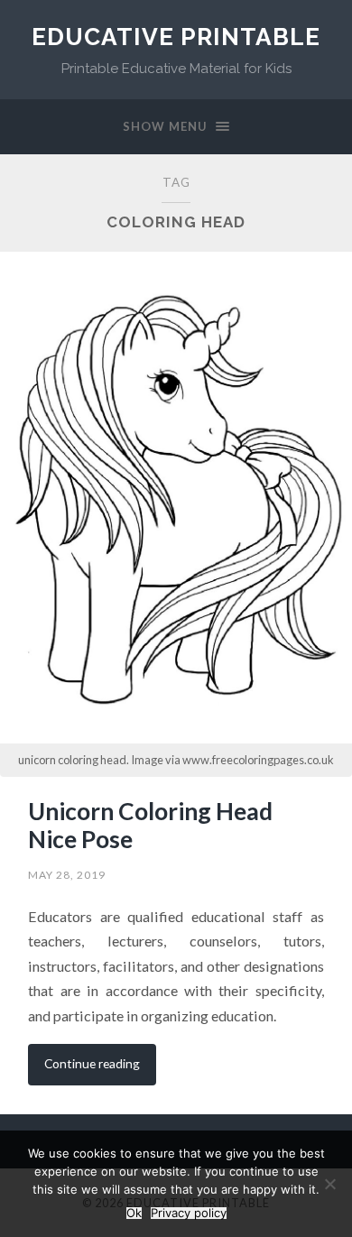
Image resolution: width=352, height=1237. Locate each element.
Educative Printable (176, 37)
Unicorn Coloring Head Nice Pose (150, 825)
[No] (329, 1184)
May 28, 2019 (67, 875)
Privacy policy (189, 1213)
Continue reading (92, 1063)
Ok (134, 1213)
